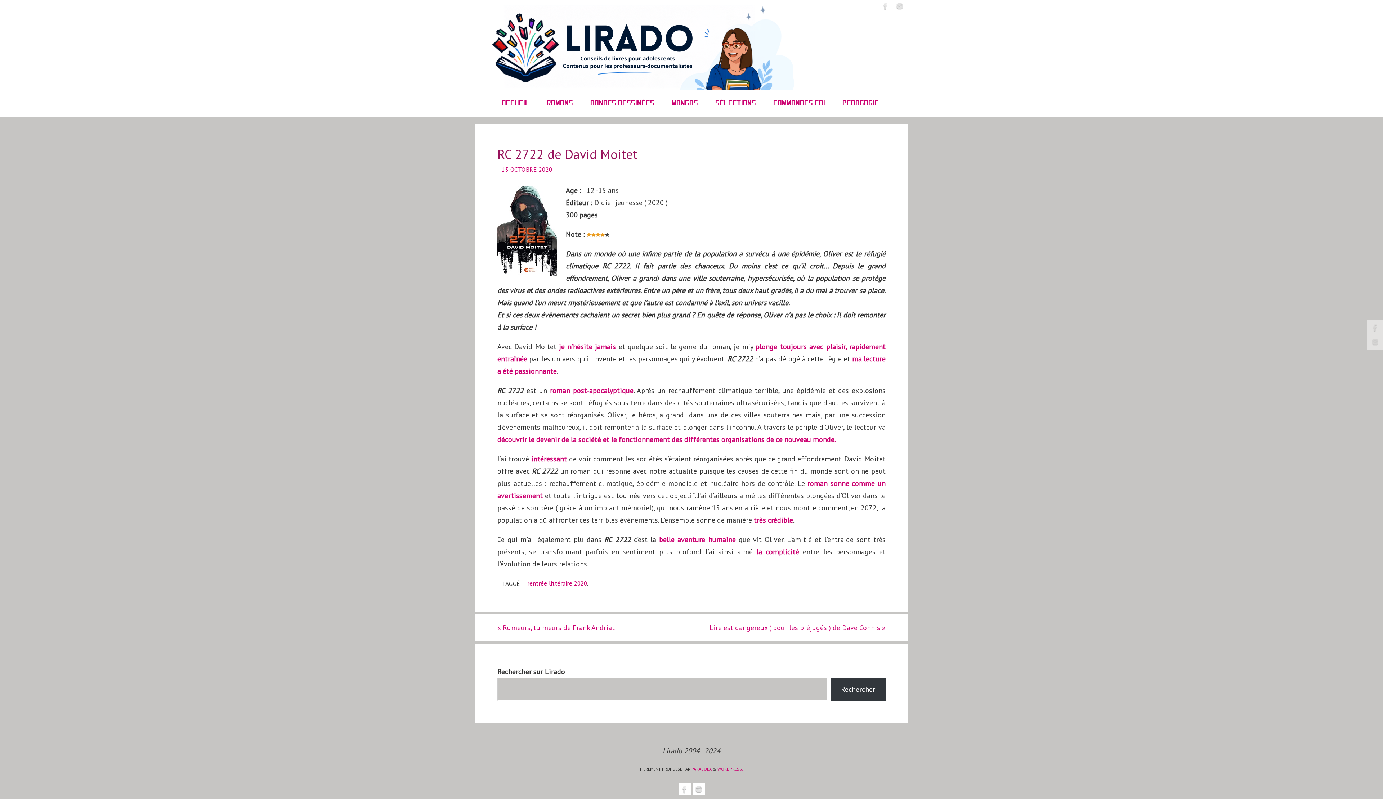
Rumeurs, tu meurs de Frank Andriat (556, 627)
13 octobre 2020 (526, 169)
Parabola (702, 769)
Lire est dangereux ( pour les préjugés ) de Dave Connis (798, 627)
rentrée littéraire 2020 (557, 583)
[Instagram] (1375, 342)
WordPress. (730, 769)
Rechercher (858, 689)
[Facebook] (1375, 328)
